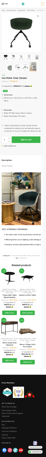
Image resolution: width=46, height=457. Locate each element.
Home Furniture (11, 10)
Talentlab (5, 416)
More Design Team (9, 410)
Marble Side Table (9, 289)
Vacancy (5, 435)
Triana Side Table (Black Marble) (9, 296)
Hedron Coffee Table (27, 295)
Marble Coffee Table (27, 289)
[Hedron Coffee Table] (28, 278)
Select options (27, 313)
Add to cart (26, 139)
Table (16, 291)
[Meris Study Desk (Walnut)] (10, 328)
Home (3, 10)
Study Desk (12, 340)
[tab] (21, 160)
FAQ (3, 425)
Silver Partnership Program (12, 413)
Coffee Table (27, 293)
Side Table (9, 293)
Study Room (21, 10)
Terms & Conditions (9, 431)
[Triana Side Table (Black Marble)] (10, 278)
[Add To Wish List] (14, 272)
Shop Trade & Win (8, 438)
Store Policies (7, 166)
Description (7, 160)
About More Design (9, 407)
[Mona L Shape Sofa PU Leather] (28, 328)
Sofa (27, 340)
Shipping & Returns (9, 428)
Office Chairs (31, 10)
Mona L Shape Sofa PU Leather (27, 345)
